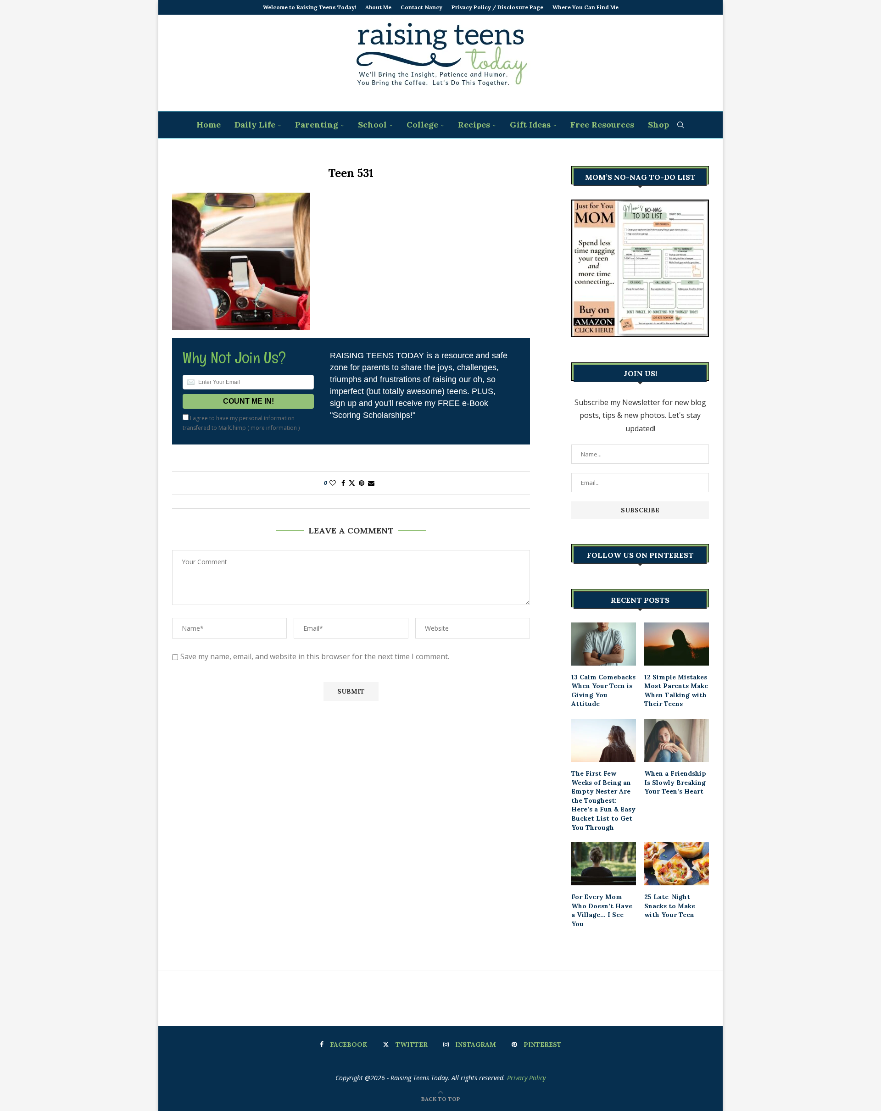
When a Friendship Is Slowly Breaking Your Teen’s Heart (675, 782)
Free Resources (602, 124)
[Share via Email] (371, 482)
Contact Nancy (421, 7)
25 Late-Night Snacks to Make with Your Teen (669, 906)
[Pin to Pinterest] (361, 482)
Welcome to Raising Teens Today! (309, 7)
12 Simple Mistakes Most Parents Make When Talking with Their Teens (676, 690)
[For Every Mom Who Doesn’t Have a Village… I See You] (603, 863)
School (372, 124)
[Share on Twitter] (352, 482)
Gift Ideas (530, 124)
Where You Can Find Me (585, 7)
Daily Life (254, 124)
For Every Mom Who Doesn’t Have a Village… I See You (601, 910)
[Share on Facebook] (343, 482)
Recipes (474, 124)
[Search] (680, 124)
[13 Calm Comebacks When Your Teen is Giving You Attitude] (603, 644)
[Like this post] (332, 482)
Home (208, 124)
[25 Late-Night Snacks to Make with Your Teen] (676, 863)
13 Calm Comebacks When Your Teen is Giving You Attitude (603, 690)
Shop (658, 124)
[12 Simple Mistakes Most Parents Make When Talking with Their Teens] (676, 644)
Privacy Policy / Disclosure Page (497, 7)
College (422, 124)
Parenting (316, 124)
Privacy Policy (526, 1077)
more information (274, 428)
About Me (378, 7)
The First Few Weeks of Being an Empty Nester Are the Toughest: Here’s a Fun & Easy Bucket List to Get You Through (603, 800)
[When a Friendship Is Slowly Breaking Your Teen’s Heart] (676, 740)
